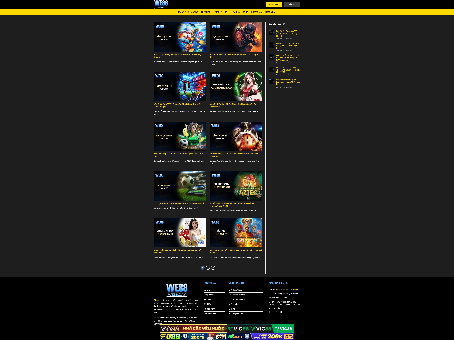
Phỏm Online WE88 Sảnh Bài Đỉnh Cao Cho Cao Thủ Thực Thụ (177, 251)
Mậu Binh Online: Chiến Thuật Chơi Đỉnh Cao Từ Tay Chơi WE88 (233, 105)
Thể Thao (205, 12)
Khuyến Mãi (256, 12)
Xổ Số (245, 12)
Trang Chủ (183, 12)
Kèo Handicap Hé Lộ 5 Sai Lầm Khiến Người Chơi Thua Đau (178, 155)
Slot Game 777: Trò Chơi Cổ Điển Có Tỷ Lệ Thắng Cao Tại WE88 (236, 251)
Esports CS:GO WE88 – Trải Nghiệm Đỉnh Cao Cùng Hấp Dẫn (235, 55)
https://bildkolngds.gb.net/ (287, 289)
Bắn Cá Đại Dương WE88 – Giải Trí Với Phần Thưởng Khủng (177, 55)
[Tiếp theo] (213, 268)
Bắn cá (236, 12)
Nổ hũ (227, 12)
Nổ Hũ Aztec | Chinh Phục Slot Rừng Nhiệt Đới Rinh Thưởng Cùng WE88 (233, 204)
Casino (194, 12)
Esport (218, 12)
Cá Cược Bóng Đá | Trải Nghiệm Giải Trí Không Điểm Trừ (179, 203)
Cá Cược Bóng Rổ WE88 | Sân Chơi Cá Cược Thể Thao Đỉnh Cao (234, 155)
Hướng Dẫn (270, 12)
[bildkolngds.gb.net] (165, 4)
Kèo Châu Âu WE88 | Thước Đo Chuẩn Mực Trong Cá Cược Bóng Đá (177, 105)
